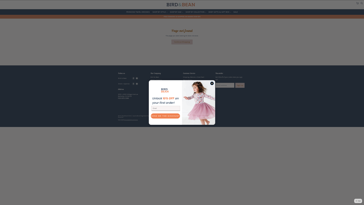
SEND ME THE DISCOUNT (165, 116)
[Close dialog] (212, 83)
